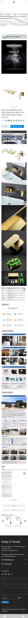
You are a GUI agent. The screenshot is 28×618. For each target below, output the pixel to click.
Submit (5, 602)
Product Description (7, 131)
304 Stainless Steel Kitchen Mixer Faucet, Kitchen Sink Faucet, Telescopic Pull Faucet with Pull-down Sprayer (9, 526)
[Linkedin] (5, 574)
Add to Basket (18, 126)
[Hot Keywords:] (25, 33)
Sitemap (6, 611)
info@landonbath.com (11, 556)
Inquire (5, 126)
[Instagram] (11, 574)
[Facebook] (2, 574)
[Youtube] (8, 574)
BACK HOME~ (14, 500)
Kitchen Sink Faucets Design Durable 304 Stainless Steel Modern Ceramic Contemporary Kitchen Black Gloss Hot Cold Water (19, 526)
